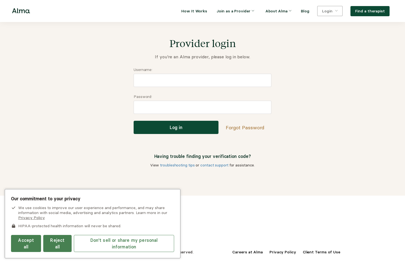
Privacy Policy (282, 252)
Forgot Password (245, 127)
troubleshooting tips (177, 165)
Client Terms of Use (321, 252)
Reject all (57, 243)
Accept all (26, 243)
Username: (143, 69)
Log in (176, 127)
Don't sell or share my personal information (124, 243)
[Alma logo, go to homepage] (21, 12)
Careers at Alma (247, 252)
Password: (143, 96)
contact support (214, 165)
